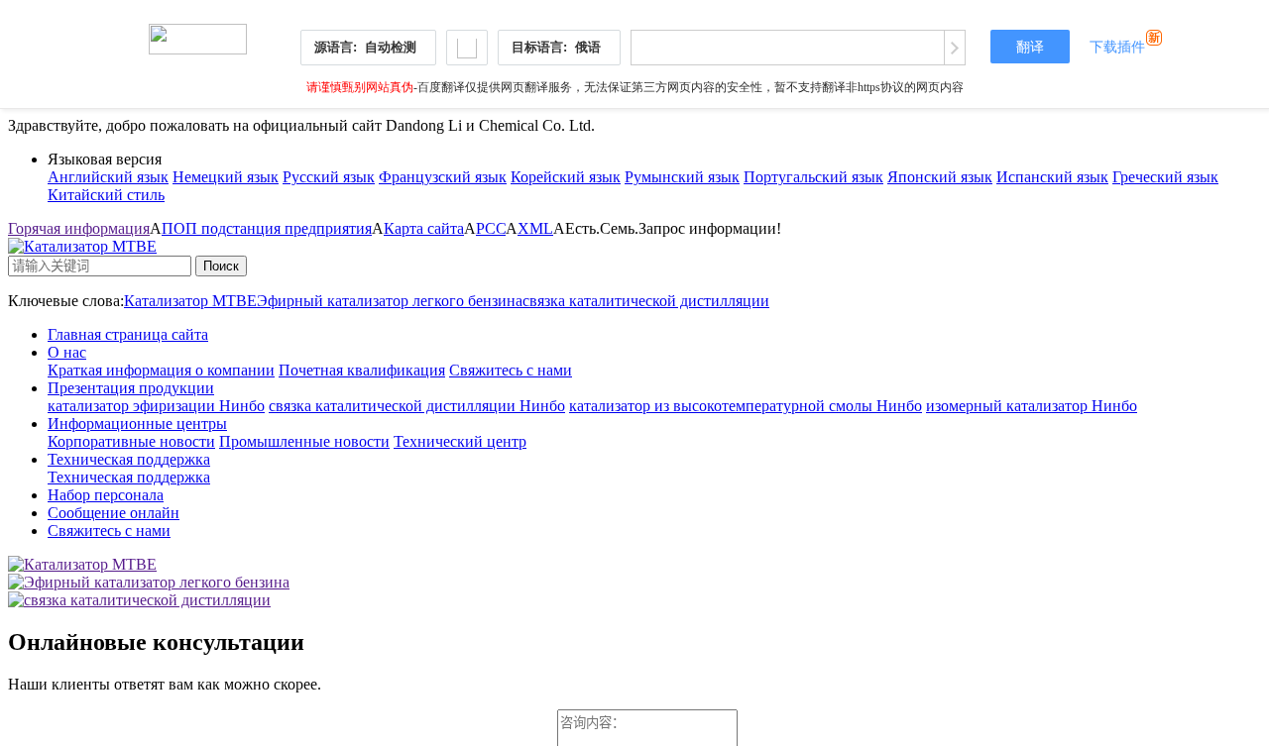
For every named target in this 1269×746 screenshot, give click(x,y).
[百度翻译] (198, 34)
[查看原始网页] (954, 47)
